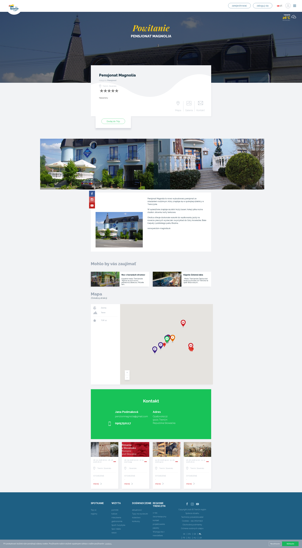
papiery (156, 528)
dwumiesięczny (159, 516)
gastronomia (116, 521)
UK (200, 538)
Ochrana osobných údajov (192, 528)
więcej (96, 484)
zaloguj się (263, 5)
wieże (113, 533)
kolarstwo (136, 517)
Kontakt (200, 110)
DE (195, 534)
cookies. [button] (108, 544)
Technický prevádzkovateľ (192, 517)
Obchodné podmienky (192, 525)
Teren (103, 313)
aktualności (137, 510)
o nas (155, 513)
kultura (114, 514)
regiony (94, 514)
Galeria (189, 110)
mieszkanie (116, 517)
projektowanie (159, 524)
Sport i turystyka (118, 525)
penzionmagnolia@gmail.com (131, 416)
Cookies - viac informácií (192, 521)
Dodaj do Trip (113, 121)
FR (184, 538)
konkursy (136, 521)
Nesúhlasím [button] (275, 544)
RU (189, 538)
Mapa (178, 110)
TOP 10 (104, 320)
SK (184, 534)
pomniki (114, 510)
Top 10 (93, 510)
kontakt (156, 520)
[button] (164, 345)
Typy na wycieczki (140, 514)
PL (200, 534)
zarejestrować (239, 5)
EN (189, 534)
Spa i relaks (116, 529)
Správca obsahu (192, 513)
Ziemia (103, 308)
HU (195, 538)
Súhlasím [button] (290, 544)
